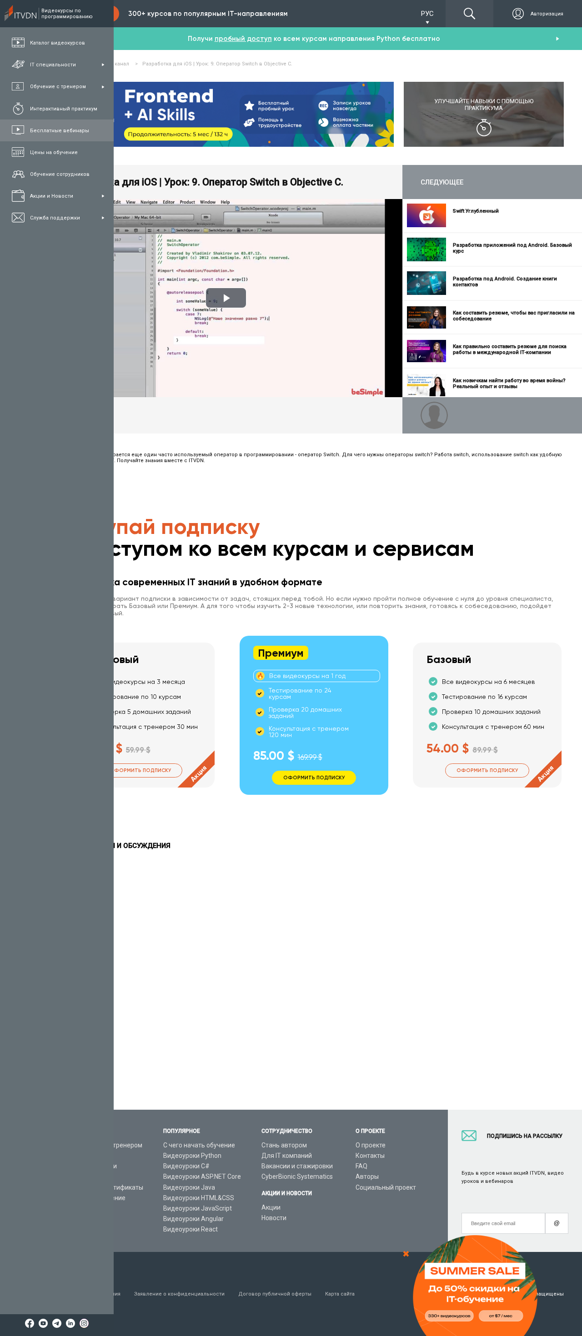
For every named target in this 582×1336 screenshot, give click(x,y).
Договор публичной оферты (274, 1294)
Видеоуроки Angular (193, 1218)
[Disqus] (314, 976)
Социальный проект (386, 1187)
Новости (273, 1217)
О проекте (371, 1145)
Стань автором (284, 1145)
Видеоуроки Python (192, 1155)
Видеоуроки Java (189, 1187)
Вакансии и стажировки (297, 1166)
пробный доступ (243, 39)
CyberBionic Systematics (297, 1176)
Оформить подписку (140, 770)
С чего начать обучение (199, 1145)
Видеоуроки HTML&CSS (198, 1197)
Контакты (370, 1155)
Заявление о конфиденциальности (179, 1294)
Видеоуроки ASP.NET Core (202, 1176)
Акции (271, 1207)
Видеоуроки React (190, 1229)
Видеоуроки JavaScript (197, 1208)
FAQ (361, 1166)
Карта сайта (340, 1294)
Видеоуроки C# (186, 1166)
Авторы (367, 1176)
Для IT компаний (286, 1155)
